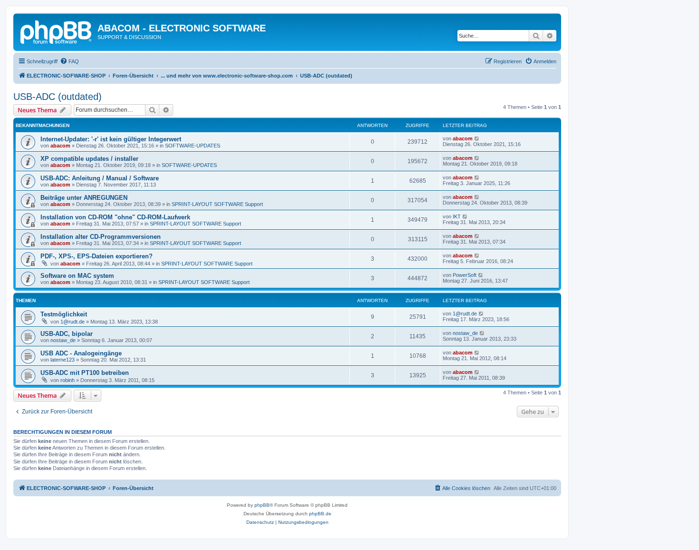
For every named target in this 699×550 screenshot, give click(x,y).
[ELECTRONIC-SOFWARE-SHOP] (56, 31)
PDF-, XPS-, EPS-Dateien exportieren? (96, 256)
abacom (60, 145)
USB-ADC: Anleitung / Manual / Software (99, 178)
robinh (67, 380)
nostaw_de (63, 340)
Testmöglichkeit (63, 314)
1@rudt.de (72, 321)
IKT (457, 216)
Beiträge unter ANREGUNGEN (83, 197)
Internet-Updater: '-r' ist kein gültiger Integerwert (110, 139)
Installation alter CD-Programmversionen (100, 236)
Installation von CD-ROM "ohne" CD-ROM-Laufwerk (115, 217)
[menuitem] (69, 61)
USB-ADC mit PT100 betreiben (84, 372)
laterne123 (62, 360)
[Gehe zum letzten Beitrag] (477, 138)
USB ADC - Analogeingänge (81, 353)
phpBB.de (320, 513)
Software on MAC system (77, 275)
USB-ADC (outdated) (57, 96)
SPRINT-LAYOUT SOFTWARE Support (217, 204)
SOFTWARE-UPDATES (192, 145)
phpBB (262, 505)
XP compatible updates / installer (89, 158)
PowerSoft (464, 275)
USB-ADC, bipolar (66, 333)
